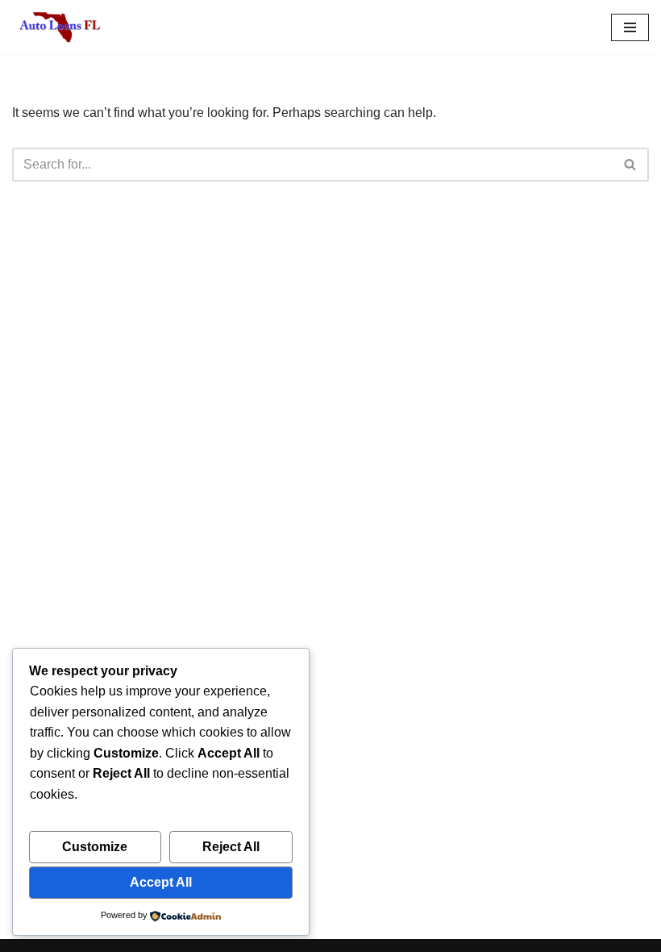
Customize (94, 847)
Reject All (231, 847)
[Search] (631, 165)
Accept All (161, 882)
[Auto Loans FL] (60, 27)
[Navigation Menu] (630, 27)
